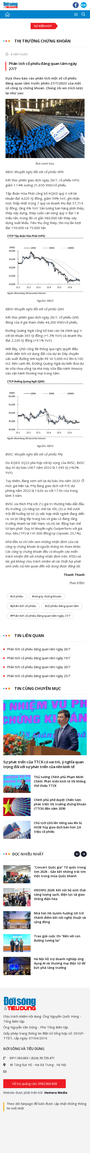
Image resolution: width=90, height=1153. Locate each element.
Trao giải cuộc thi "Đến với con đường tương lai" (57, 938)
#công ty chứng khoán (46, 596)
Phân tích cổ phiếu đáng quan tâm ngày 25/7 (38, 676)
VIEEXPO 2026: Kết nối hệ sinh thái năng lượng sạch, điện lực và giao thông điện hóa (60, 894)
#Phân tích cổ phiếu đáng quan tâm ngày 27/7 (40, 616)
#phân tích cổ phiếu (23, 606)
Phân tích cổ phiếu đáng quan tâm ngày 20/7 (38, 667)
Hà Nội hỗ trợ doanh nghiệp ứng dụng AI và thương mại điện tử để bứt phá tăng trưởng (59, 963)
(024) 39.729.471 (43, 1058)
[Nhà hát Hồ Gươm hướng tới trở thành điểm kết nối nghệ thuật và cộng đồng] (17, 920)
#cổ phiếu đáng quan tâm (62, 606)
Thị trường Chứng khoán (42, 41)
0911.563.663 (19, 1058)
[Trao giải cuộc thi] (17, 943)
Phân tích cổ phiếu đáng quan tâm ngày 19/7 (38, 658)
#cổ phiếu (16, 596)
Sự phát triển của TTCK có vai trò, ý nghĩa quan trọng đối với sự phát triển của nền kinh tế (43, 764)
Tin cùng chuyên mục (37, 688)
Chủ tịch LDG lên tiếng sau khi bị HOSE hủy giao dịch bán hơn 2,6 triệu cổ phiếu (58, 827)
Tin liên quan (29, 635)
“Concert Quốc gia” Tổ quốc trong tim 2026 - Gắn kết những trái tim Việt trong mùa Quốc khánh (60, 871)
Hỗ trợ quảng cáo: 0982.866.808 (34, 1084)
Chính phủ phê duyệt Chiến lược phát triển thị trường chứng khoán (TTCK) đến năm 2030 (60, 804)
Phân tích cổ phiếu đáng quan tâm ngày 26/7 (38, 649)
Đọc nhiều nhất (27, 853)
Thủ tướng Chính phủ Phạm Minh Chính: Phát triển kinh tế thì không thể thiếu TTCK (60, 781)
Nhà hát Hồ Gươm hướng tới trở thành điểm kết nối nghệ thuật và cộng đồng (60, 917)
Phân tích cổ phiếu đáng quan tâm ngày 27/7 (43, 66)
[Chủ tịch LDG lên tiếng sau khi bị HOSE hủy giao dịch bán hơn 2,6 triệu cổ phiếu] (17, 830)
